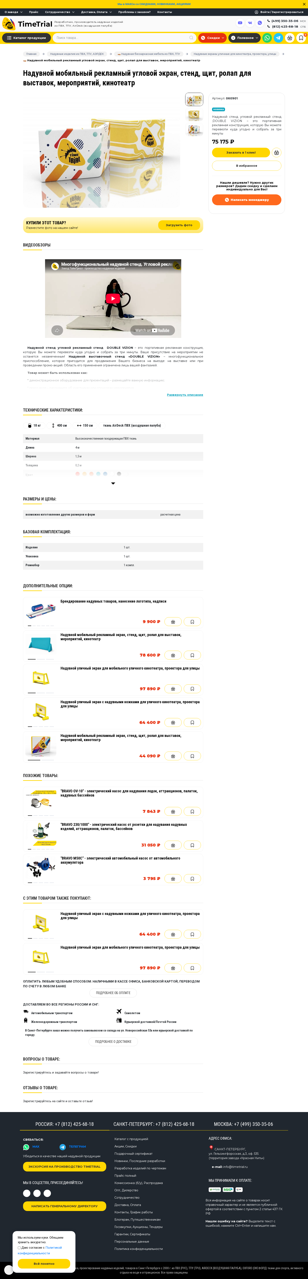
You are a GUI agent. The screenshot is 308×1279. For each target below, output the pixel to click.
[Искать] (191, 37)
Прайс (33, 12)
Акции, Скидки (125, 1146)
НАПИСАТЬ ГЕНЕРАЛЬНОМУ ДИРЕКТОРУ (64, 1206)
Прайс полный (125, 1176)
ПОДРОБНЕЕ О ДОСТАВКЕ (113, 1042)
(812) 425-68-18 (289, 26)
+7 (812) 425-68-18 (74, 1124)
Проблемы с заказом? (134, 12)
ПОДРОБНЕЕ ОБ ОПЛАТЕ (113, 993)
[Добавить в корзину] (173, 621)
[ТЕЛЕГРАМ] (278, 38)
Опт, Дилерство (126, 1190)
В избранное (246, 166)
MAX (35, 1146)
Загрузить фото (179, 225)
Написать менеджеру (250, 200)
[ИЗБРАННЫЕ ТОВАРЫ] (301, 37)
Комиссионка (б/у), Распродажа (138, 1183)
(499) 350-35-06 (289, 21)
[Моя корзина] (289, 37)
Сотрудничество (57, 12)
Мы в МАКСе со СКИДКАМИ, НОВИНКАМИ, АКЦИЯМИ (154, 4)
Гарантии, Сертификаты (132, 1234)
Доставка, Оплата (94, 12)
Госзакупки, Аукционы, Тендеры (138, 1227)
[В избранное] (192, 621)
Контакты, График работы (133, 1212)
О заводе (11, 12)
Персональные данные (131, 1241)
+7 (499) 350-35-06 (253, 1124)
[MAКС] (267, 38)
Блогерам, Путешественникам (137, 1219)
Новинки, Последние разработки (139, 1161)
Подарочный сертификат (133, 1154)
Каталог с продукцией (131, 1139)
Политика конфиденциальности (138, 1249)
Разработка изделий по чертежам (140, 1168)
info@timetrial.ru (235, 1167)
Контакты (164, 12)
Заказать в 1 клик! (241, 152)
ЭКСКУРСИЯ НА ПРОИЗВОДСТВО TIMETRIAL (64, 1167)
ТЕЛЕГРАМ (77, 1146)
